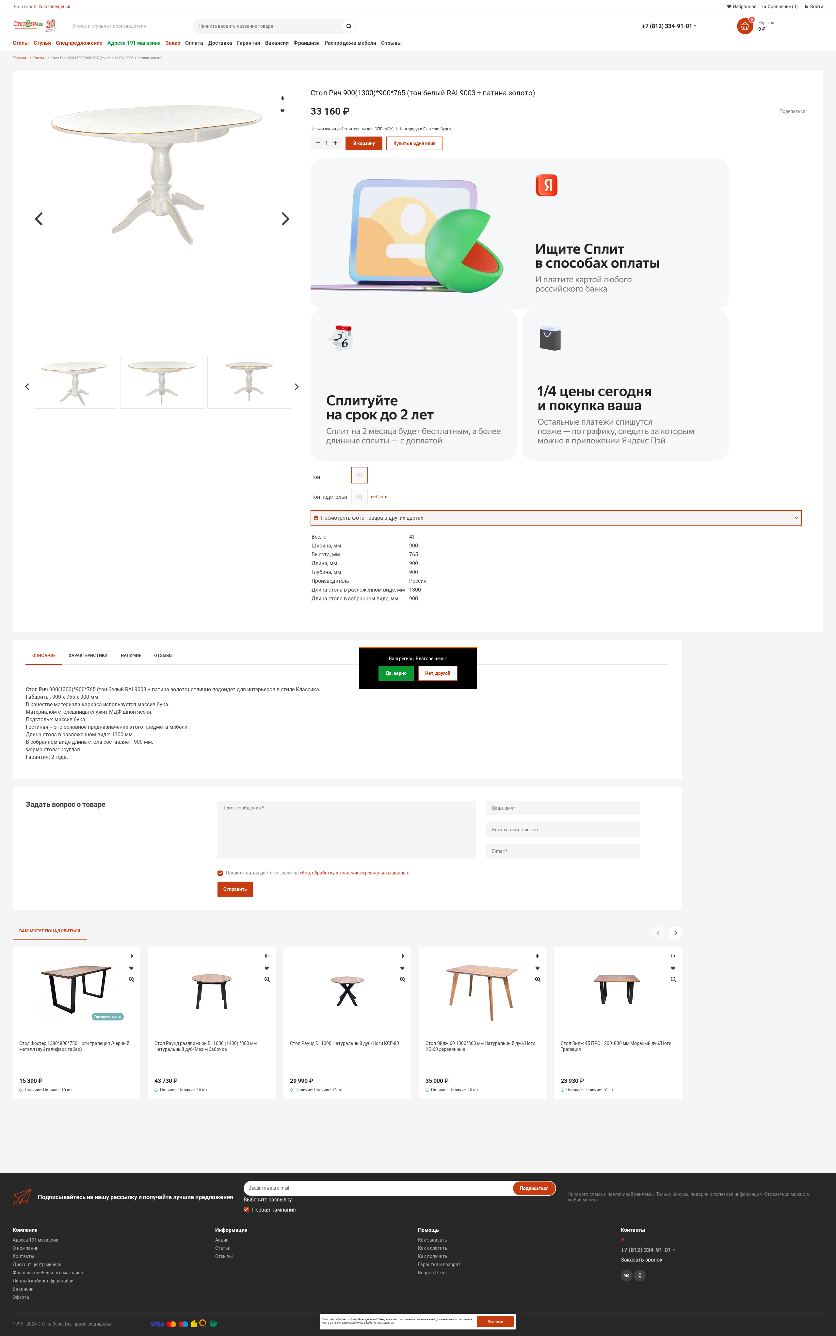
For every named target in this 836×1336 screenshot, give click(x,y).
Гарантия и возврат (439, 1264)
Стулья (42, 43)
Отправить (235, 889)
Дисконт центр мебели (37, 1264)
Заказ (173, 43)
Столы (21, 43)
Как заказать (432, 1240)
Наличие (131, 655)
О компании (26, 1248)
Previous (38, 218)
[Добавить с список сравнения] (131, 956)
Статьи (223, 1248)
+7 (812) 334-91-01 (667, 26)
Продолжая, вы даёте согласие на (317, 872)
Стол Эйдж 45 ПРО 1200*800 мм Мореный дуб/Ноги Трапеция (616, 1046)
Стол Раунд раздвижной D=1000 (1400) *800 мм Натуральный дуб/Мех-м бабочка (205, 1046)
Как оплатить (432, 1248)
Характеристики (88, 655)
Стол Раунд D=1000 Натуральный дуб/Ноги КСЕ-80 (344, 1043)
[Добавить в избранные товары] (131, 968)
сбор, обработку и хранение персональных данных (354, 872)
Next (285, 218)
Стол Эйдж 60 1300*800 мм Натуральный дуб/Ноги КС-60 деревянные (480, 1046)
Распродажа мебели (350, 43)
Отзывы (391, 43)
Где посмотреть (107, 1017)
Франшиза (307, 43)
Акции (222, 1240)
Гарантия (248, 43)
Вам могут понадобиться (50, 930)
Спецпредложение (79, 43)
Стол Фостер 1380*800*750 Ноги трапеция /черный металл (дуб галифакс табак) (74, 1046)
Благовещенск (55, 6)
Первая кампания (274, 1210)
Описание (44, 655)
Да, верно (396, 673)
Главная (19, 58)
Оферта (21, 1297)
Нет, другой (437, 673)
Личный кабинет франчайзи (43, 1280)
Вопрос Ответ (432, 1272)
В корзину (364, 143)
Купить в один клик (415, 143)
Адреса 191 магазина (134, 43)
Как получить (432, 1256)
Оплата (194, 43)
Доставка (220, 43)
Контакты (23, 1256)
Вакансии (277, 43)
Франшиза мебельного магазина (48, 1272)
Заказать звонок (642, 1260)
